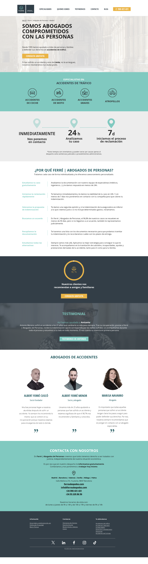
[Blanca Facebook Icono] (74, 542)
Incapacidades (100, 527)
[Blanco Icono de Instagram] (84, 542)
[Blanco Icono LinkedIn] (63, 542)
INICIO (24, 20)
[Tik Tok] (94, 542)
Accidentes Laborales (103, 525)
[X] (53, 542)
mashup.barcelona (78, 548)
